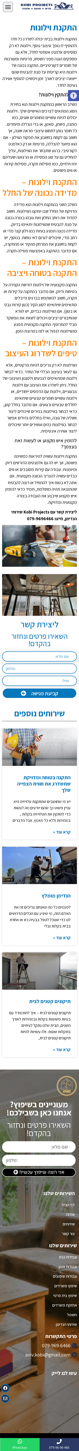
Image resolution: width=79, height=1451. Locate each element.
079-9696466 (40, 518)
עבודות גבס (68, 1257)
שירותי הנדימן (66, 1324)
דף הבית (68, 1204)
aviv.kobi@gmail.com (48, 1354)
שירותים (69, 1224)
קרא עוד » (62, 832)
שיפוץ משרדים (65, 1286)
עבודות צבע (67, 1266)
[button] (73, 95)
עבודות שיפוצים (65, 1276)
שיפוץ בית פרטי (65, 1295)
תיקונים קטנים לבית (50, 1001)
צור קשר (68, 1233)
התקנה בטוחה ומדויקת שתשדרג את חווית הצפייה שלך (44, 783)
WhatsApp (19, 1447)
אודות (70, 1214)
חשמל (72, 1314)
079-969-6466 (56, 1345)
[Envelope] (5, 1398)
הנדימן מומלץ (56, 895)
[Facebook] (5, 1388)
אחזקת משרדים (64, 1305)
